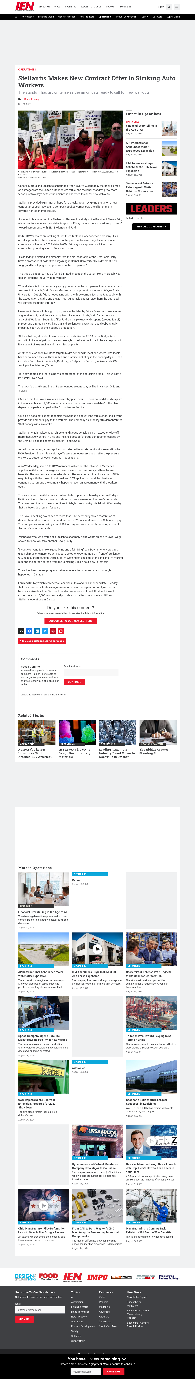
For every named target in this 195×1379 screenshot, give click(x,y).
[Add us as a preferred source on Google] (61, 631)
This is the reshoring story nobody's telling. (149, 1236)
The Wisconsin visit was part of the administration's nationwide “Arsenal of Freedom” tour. (147, 984)
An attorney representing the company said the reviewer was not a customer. (41, 1238)
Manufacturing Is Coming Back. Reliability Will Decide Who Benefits (149, 1230)
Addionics (78, 1068)
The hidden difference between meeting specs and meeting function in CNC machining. (97, 1242)
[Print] (21, 631)
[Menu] (177, 7)
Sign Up (24, 1319)
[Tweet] (45, 631)
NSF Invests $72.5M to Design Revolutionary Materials (74, 753)
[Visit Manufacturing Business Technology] (169, 1277)
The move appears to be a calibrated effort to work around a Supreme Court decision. (151, 1046)
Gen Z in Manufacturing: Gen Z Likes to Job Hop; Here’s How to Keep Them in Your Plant (151, 1168)
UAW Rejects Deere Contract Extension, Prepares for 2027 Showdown (36, 1103)
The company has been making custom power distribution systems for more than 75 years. (97, 982)
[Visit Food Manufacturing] (49, 1277)
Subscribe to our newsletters (70, 620)
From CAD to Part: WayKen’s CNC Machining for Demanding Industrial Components (95, 1232)
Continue (113, 1371)
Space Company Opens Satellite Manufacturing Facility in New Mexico (42, 1037)
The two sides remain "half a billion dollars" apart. (37, 1113)
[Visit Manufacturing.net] (145, 1277)
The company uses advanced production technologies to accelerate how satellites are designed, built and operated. (43, 1048)
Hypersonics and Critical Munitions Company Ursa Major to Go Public (95, 1166)
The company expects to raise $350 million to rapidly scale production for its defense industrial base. (97, 1176)
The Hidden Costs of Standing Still (153, 751)
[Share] (29, 631)
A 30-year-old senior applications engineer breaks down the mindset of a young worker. (150, 1178)
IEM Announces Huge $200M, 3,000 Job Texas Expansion (141, 167)
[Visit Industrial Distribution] (121, 1277)
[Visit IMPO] (97, 1277)
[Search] (169, 7)
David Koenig (31, 99)
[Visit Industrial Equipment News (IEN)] (72, 1277)
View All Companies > (151, 226)
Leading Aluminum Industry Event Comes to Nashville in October (117, 753)
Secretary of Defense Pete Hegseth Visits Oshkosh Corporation (140, 187)
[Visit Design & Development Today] (25, 1277)
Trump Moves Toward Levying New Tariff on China (148, 1037)
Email (18, 1304)
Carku (76, 880)
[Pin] (53, 631)
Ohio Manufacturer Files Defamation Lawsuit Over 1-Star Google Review (42, 1230)
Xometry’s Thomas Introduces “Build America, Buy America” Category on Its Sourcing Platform (36, 753)
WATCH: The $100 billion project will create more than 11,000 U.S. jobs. (149, 1110)
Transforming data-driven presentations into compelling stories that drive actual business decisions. (43, 920)
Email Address (73, 666)
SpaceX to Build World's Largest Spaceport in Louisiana (146, 1101)
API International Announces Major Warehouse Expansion (140, 146)
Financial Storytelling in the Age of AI (141, 127)
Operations (27, 69)
